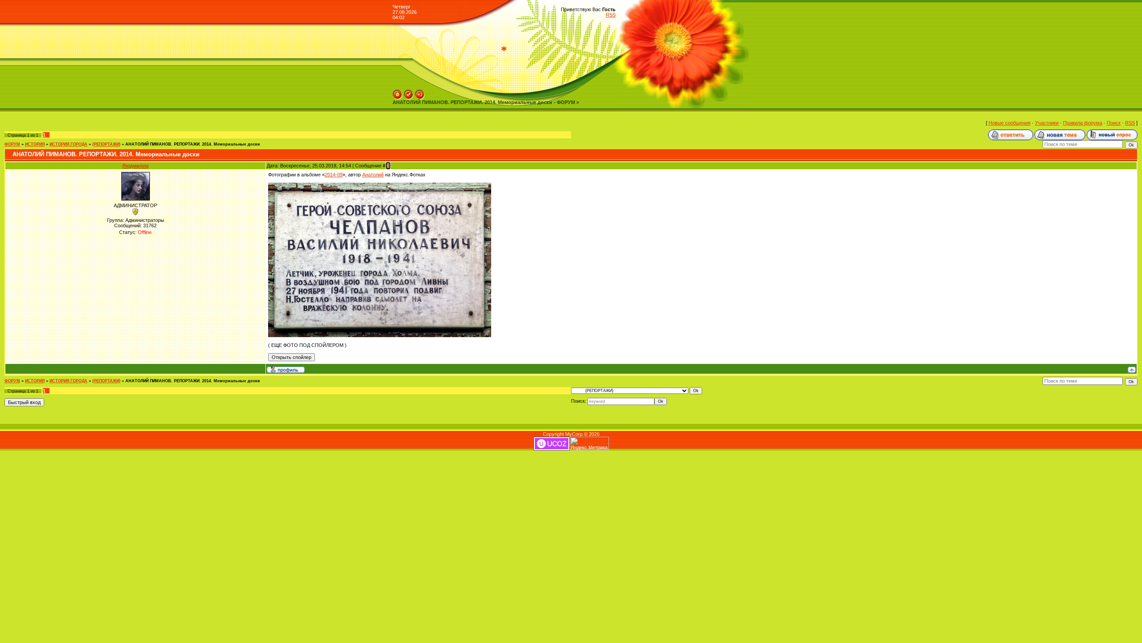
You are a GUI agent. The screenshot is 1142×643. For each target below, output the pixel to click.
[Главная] (397, 92)
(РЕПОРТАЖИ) (106, 144)
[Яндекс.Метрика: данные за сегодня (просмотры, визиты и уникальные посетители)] (589, 444)
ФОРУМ (12, 144)
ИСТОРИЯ (35, 144)
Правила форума (1082, 122)
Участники (1047, 122)
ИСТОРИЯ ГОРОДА (68, 144)
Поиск (1114, 122)
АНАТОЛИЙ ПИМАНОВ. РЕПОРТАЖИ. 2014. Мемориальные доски (192, 144)
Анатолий (373, 174)
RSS (611, 14)
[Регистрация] (409, 92)
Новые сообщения (1009, 122)
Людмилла (135, 165)
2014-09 (334, 174)
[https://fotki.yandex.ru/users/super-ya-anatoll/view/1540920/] (379, 185)
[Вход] (420, 92)
